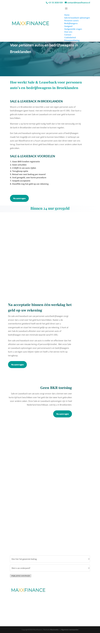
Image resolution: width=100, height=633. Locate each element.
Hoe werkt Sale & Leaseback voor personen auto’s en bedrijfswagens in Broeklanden (46, 85)
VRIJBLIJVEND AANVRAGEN (20, 576)
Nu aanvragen (19, 198)
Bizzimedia (54, 630)
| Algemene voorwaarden (69, 630)
